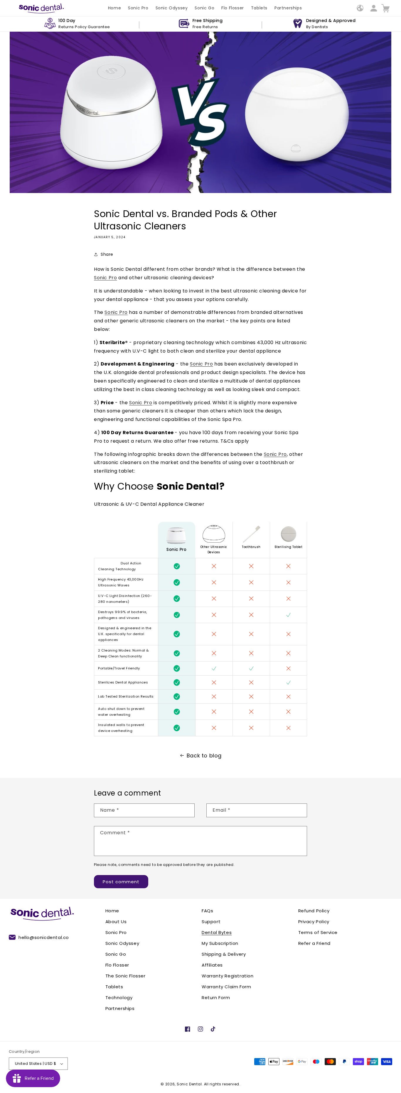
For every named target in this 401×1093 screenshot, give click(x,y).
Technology (119, 997)
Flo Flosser (117, 965)
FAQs (207, 911)
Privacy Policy (313, 921)
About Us (116, 921)
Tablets (114, 987)
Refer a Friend (314, 943)
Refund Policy (314, 911)
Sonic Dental (189, 1084)
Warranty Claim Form (226, 987)
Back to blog (204, 755)
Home (112, 911)
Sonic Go (115, 954)
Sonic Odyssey (122, 943)
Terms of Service (318, 932)
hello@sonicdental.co (43, 937)
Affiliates (212, 965)
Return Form (216, 997)
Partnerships (120, 1008)
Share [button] (107, 254)
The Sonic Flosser (125, 976)
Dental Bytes (217, 932)
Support (211, 921)
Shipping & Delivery (224, 954)
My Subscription (220, 943)
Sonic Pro (105, 277)
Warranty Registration (228, 976)
